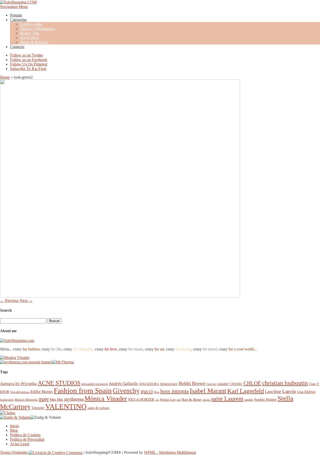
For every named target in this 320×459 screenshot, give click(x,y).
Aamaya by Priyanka (18, 383)
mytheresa (74, 399)
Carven (211, 384)
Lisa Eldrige (306, 391)
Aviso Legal (19, 444)
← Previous (9, 300)
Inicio (14, 426)
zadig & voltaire (99, 408)
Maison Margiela (26, 399)
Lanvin (289, 391)
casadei (222, 383)
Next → (26, 300)
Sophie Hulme (265, 399)
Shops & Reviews (34, 42)
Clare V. (314, 384)
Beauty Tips (29, 33)
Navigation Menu (14, 7)
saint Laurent (227, 398)
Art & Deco (29, 38)
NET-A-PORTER (141, 399)
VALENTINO (65, 406)
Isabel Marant (208, 390)
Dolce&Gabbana (20, 392)
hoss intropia (174, 391)
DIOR (4, 391)
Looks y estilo (31, 24)
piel (178, 399)
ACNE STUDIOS (59, 383)
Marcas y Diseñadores (37, 29)
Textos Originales (14, 452)
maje (44, 399)
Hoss (156, 392)
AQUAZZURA (149, 384)
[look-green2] (120, 296)
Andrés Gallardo (123, 383)
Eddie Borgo (41, 391)
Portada (16, 15)
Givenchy (126, 390)
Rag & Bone (191, 399)
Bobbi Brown (192, 383)
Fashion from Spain (83, 390)
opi (157, 399)
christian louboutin (285, 383)
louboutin (7, 399)
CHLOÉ (252, 383)
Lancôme (273, 391)
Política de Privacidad (27, 439)
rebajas (206, 399)
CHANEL (236, 384)
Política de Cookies (25, 435)
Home (5, 77)
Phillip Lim (168, 399)
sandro (248, 399)
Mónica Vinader (105, 398)
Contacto (17, 47)
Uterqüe (38, 407)
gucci (147, 391)
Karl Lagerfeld (245, 390)
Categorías (18, 20)
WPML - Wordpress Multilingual (170, 452)
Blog (14, 430)
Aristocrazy (169, 383)
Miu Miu (56, 399)
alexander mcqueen (95, 384)
